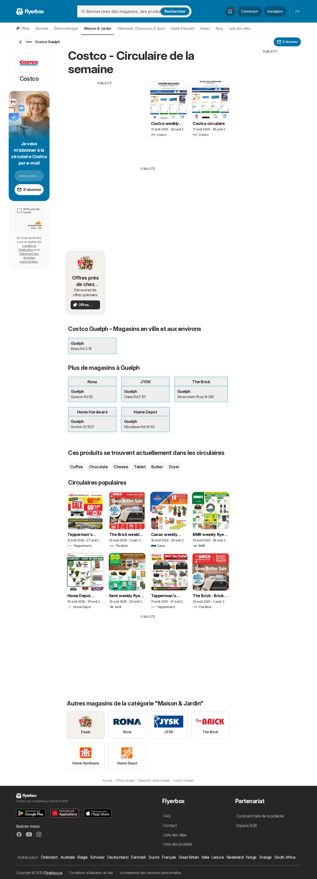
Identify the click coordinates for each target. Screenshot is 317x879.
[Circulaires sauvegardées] (230, 11)
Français (169, 857)
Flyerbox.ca (53, 873)
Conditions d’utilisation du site (91, 873)
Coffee (76, 466)
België (82, 857)
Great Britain (189, 857)
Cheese (121, 466)
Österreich (49, 857)
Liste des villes (239, 28)
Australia (67, 857)
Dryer (174, 466)
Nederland (234, 857)
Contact (170, 825)
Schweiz (97, 857)
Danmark (138, 857)
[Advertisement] (104, 120)
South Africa (284, 857)
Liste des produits (177, 844)
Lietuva (217, 857)
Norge (251, 857)
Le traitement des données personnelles (150, 873)
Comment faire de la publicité (260, 816)
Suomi (153, 857)
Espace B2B (246, 825)
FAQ (167, 816)
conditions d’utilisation (27, 248)
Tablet (139, 466)
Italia (205, 857)
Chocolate (98, 466)
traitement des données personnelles (29, 258)
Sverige (265, 857)
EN (297, 11)
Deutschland (117, 857)
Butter (157, 466)
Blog (219, 28)
